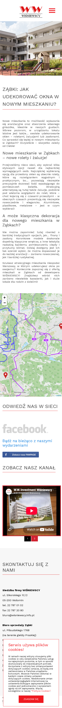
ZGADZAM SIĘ (31, 699)
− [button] (4, 302)
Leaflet (58, 395)
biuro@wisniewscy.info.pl (18, 615)
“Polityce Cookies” (40, 691)
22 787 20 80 (15, 610)
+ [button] (4, 297)
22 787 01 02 (15, 605)
